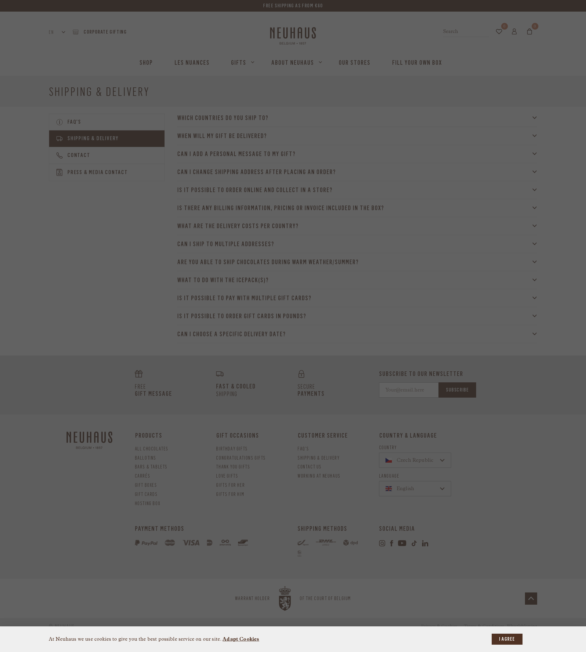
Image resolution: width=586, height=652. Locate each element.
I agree (507, 639)
